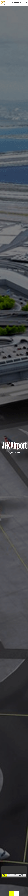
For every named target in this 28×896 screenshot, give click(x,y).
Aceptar (4, 875)
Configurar (15, 875)
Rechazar (9, 875)
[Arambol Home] (11, 3)
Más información (22, 875)
